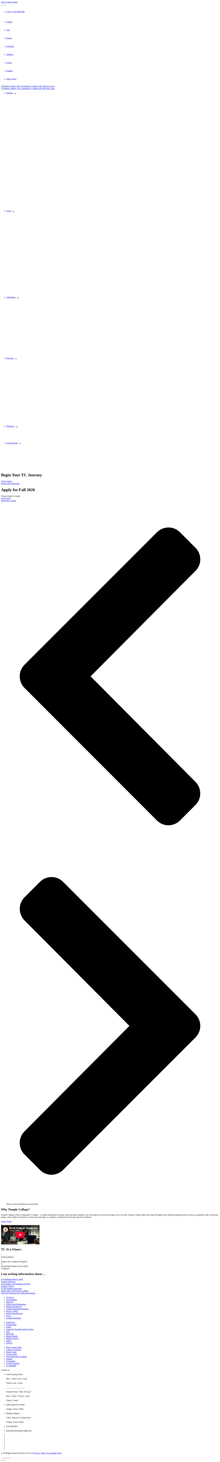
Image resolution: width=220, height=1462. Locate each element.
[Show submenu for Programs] (16, 358)
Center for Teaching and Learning (19, 1329)
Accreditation (11, 1300)
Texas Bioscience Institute (16, 1356)
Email (8, 1327)
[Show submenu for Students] (15, 93)
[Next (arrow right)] (5, 1460)
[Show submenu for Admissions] (17, 297)
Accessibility (11, 1366)
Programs (10, 358)
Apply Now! (11, 79)
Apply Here (6, 498)
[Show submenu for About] (13, 211)
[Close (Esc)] (2, 1458)
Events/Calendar (12, 1363)
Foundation (10, 1361)
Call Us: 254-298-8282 (15, 12)
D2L (8, 1331)
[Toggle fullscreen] (7, 1458)
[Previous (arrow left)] (2, 1460)
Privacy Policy (40, 1453)
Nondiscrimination (13, 1318)
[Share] (5, 1458)
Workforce (10, 426)
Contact (9, 22)
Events (9, 63)
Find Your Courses (8, 501)
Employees (10, 1322)
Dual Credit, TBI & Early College (14, 1291)
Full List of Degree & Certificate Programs (18, 1293)
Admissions (11, 297)
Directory (10, 1302)
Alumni (9, 1359)
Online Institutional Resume (17, 1309)
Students (9, 93)
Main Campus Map (14, 1347)
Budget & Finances (14, 1307)
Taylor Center (11, 1354)
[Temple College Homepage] (28, 86)
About (8, 211)
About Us (10, 1297)
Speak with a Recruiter (10, 483)
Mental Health (12, 1336)
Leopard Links (12, 443)
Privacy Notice (12, 1311)
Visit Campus (6, 481)
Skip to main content (9, 2)
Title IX (9, 1343)
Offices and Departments (16, 1304)
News (8, 1316)
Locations (10, 46)
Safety (8, 1341)
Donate (9, 38)
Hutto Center (11, 1352)
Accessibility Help (54, 1453)
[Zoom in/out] (10, 1458)
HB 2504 (10, 1334)
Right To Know (12, 1338)
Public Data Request (14, 1313)
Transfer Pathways (8, 1282)
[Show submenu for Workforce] (16, 426)
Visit (8, 30)
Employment (11, 1325)
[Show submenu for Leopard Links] (20, 443)
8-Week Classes (7, 1286)
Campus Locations (13, 1350)
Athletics (9, 54)
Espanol (9, 71)
